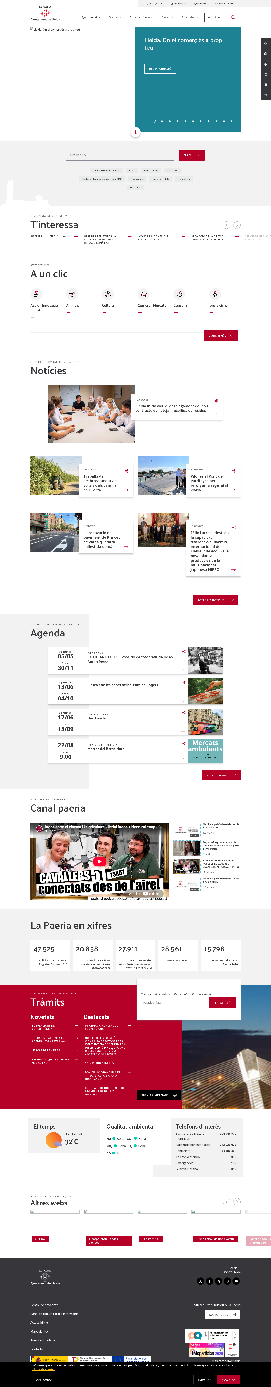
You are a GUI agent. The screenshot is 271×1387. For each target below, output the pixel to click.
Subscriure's (218, 1314)
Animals (72, 305)
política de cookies (43, 1369)
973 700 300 (228, 1151)
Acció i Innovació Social (44, 307)
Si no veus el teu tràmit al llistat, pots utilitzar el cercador (177, 994)
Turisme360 (150, 1238)
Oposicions (137, 179)
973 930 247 (228, 1134)
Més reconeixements (226, 1361)
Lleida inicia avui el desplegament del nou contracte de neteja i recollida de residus (172, 408)
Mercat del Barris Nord (106, 748)
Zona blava (184, 179)
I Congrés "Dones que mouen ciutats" (153, 238)
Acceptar (228, 1379)
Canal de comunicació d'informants (54, 1314)
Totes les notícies (211, 600)
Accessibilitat (39, 1323)
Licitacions (135, 187)
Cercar (219, 1003)
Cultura (108, 305)
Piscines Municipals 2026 (48, 236)
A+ (149, 4)
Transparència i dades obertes (103, 1240)
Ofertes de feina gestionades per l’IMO (101, 179)
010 (233, 1157)
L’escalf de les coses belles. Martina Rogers (123, 684)
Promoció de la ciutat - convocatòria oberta (208, 238)
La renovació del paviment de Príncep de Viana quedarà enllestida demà (102, 539)
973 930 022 (228, 1145)
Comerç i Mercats (152, 305)
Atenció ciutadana (42, 1340)
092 (233, 1169)
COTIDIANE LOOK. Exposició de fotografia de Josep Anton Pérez (130, 659)
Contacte (36, 1349)
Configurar (44, 1379)
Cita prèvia (173, 170)
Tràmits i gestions (155, 1095)
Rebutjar (204, 1379)
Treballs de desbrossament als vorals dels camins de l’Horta (100, 483)
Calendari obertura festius (106, 170)
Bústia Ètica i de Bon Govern (215, 1238)
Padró (132, 170)
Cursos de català (160, 179)
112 (233, 1163)
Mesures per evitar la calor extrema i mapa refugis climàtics (100, 239)
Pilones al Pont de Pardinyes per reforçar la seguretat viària (209, 483)
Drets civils (218, 305)
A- (162, 3)
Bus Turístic (97, 718)
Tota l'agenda (217, 775)
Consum (180, 305)
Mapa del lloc (39, 1331)
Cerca (187, 155)
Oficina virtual (151, 170)
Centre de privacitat (44, 1305)
